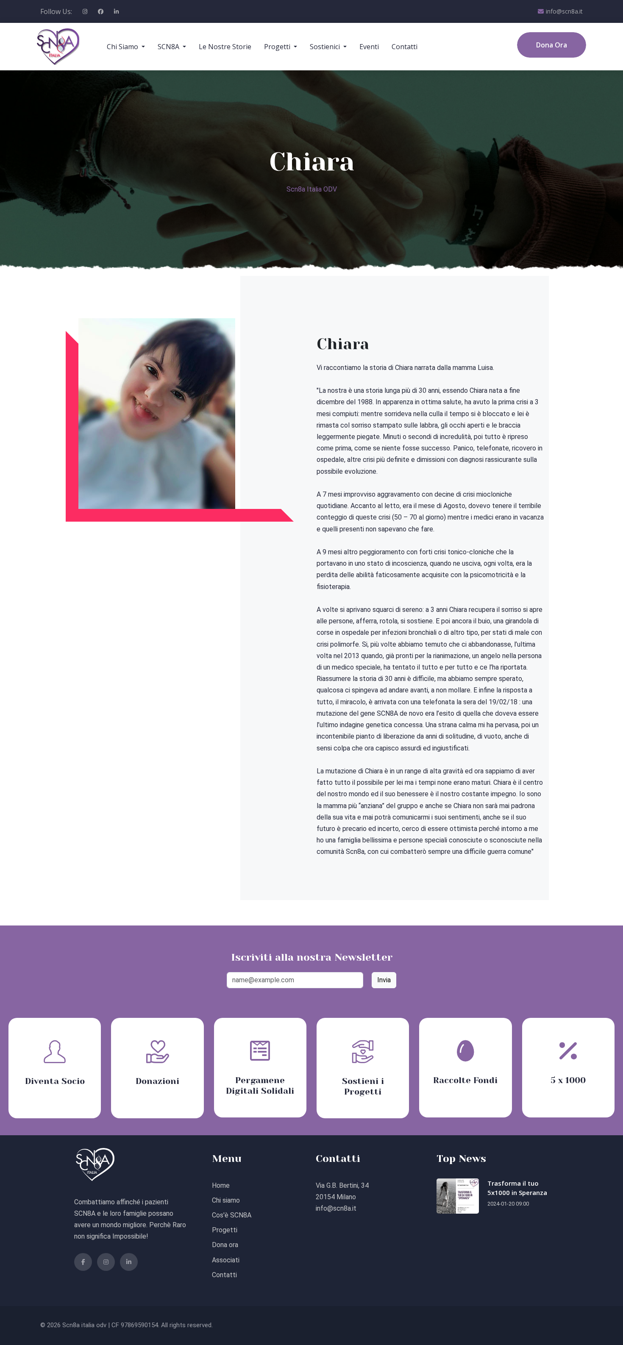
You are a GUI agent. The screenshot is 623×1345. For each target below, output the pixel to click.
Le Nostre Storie (225, 46)
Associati (225, 1260)
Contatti (404, 46)
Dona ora (225, 1245)
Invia (384, 980)
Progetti (224, 1230)
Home (221, 1185)
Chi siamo (226, 1200)
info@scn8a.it (564, 11)
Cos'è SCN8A (231, 1215)
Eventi (369, 46)
